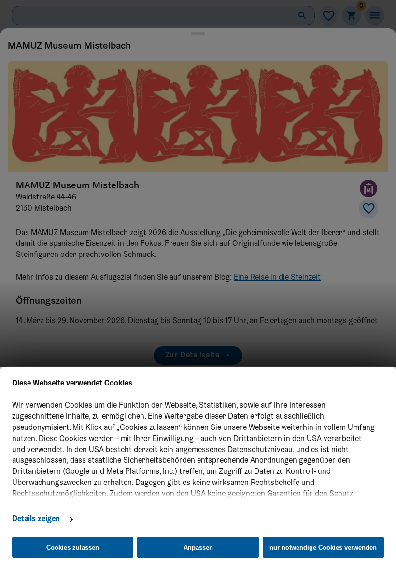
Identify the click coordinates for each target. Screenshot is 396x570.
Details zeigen (36, 519)
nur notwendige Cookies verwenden (323, 547)
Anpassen (198, 547)
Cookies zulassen (72, 547)
